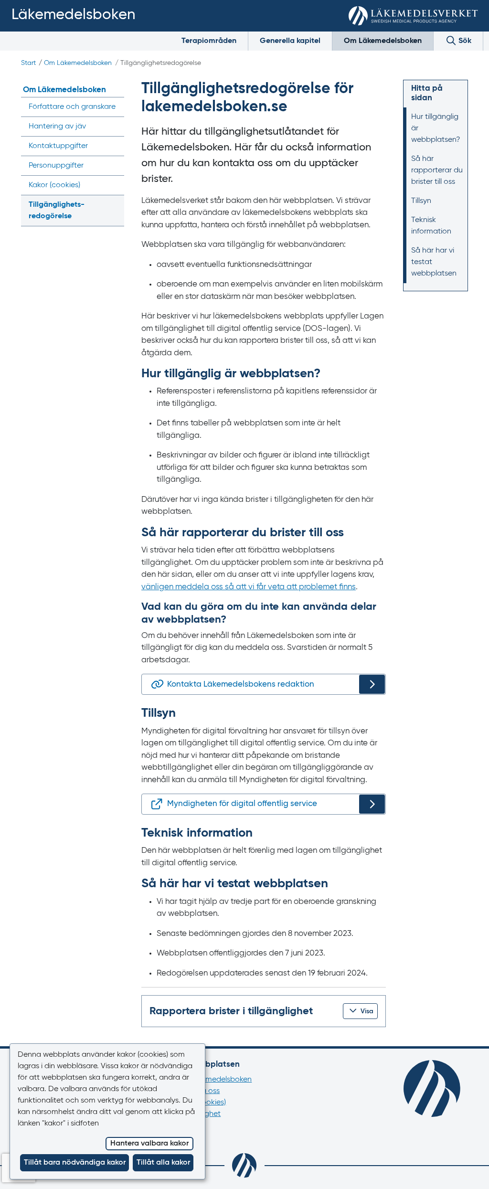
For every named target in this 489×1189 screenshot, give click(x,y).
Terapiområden (208, 41)
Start (28, 63)
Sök (464, 41)
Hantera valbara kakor (149, 1143)
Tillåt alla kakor (163, 1163)
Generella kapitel (290, 41)
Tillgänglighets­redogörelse (57, 210)
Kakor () (54, 185)
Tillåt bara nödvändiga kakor (75, 1163)
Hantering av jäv (57, 126)
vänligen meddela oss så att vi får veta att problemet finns (248, 587)
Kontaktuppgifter (58, 146)
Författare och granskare (72, 107)
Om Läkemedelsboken (383, 41)
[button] (360, 1011)
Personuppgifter (56, 166)
